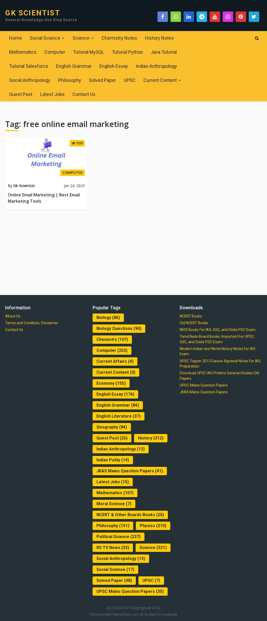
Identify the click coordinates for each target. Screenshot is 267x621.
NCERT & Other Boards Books (130, 514)
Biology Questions (118, 328)
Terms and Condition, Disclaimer (31, 323)
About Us (12, 316)
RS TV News (112, 547)
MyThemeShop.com (122, 614)
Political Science (118, 536)
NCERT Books (191, 316)
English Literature (118, 416)
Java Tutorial (164, 52)
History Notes (159, 38)
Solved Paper (102, 80)
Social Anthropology (29, 80)
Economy (111, 383)
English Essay (113, 66)
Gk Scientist (24, 185)
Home (15, 38)
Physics (153, 525)
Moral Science (113, 503)
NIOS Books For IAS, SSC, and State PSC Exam (218, 330)
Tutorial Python (127, 52)
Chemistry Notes (119, 38)
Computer (54, 52)
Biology (108, 317)
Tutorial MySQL (88, 52)
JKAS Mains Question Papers (129, 470)
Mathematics (23, 52)
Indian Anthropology (156, 66)
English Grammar (74, 66)
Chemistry (112, 339)
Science (80, 38)
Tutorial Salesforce (28, 66)
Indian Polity (112, 459)
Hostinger (170, 614)
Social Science (45, 38)
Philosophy (69, 80)
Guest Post (20, 94)
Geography (111, 427)
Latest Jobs (52, 94)
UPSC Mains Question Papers (130, 591)
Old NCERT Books (194, 323)
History (150, 438)
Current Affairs (115, 361)
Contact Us (83, 94)
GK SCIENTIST (32, 13)
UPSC (130, 80)
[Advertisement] (133, 251)
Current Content (160, 80)
